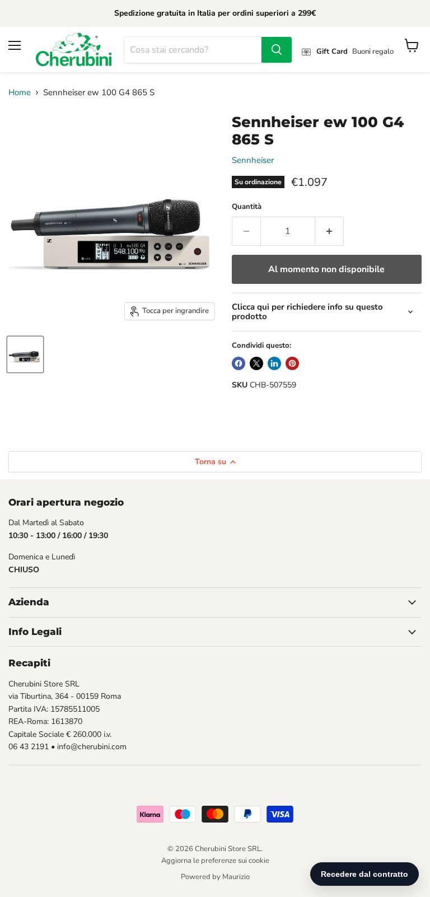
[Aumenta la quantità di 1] (329, 231)
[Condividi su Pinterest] (292, 363)
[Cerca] (276, 50)
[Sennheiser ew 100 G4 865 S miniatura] (25, 354)
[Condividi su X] (256, 363)
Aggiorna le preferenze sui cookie (215, 861)
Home (19, 92)
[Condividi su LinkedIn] (274, 363)
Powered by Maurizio (215, 877)
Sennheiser (253, 160)
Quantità (246, 207)
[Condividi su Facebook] (238, 363)
